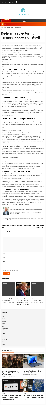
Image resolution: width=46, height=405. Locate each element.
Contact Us (18, 2)
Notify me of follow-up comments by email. (13, 268)
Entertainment (5, 328)
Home (3, 316)
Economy (4, 321)
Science (3, 323)
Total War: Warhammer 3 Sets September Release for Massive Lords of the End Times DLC (11, 372)
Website (5, 261)
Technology (4, 324)
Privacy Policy (16, 1)
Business (3, 393)
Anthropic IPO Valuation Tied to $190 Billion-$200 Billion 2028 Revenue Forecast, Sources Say (11, 397)
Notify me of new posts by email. (11, 270)
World (2, 29)
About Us (11, 1)
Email (4, 257)
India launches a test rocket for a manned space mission (12, 225)
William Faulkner (12, 376)
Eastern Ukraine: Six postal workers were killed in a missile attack (34, 225)
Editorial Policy (12, 2)
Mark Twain (4, 40)
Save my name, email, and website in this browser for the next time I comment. (21, 266)
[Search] (44, 24)
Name (4, 253)
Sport (3, 326)
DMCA (21, 1)
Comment (5, 236)
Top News (4, 318)
